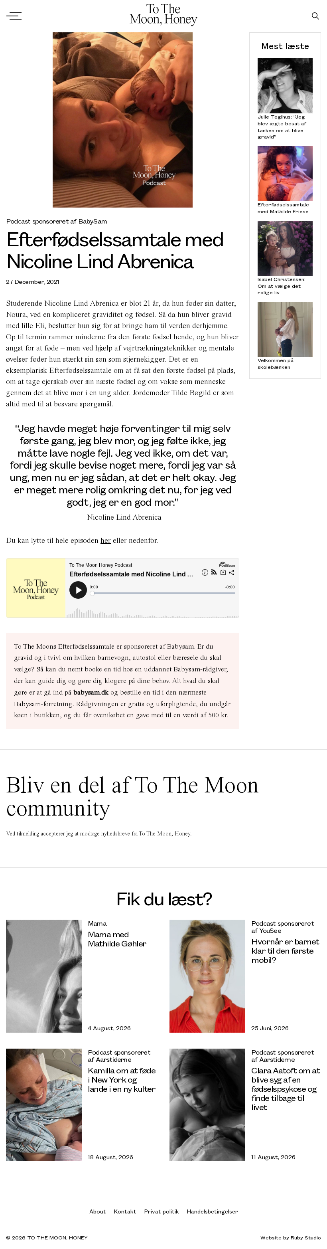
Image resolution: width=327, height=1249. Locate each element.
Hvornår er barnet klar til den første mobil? (285, 950)
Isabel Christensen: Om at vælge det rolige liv (281, 286)
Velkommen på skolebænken (276, 363)
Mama (97, 923)
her (105, 540)
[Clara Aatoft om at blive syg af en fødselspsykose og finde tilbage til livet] (207, 1105)
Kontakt (125, 1211)
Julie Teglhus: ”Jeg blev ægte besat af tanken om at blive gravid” (282, 126)
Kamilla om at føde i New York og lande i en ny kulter (121, 1079)
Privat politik (161, 1211)
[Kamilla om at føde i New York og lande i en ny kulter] (44, 1105)
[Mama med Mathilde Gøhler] (44, 976)
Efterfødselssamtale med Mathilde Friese (283, 208)
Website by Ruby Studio (290, 1237)
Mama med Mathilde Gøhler (117, 938)
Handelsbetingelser (212, 1211)
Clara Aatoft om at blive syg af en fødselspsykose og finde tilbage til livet (285, 1088)
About (97, 1211)
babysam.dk (90, 692)
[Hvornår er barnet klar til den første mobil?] (207, 976)
